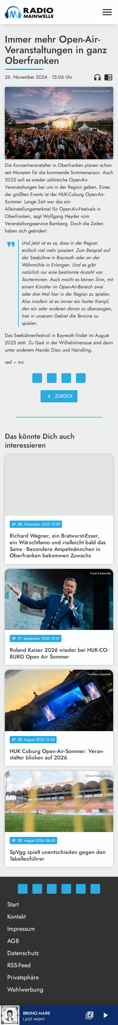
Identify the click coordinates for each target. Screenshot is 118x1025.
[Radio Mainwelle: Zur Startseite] (52, 12)
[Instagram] (52, 889)
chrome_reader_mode (108, 77)
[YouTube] (66, 889)
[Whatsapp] (23, 889)
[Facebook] (37, 889)
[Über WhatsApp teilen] (66, 378)
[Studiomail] (81, 889)
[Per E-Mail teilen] (81, 378)
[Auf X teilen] (52, 378)
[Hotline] (95, 889)
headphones (97, 77)
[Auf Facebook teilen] (37, 378)
